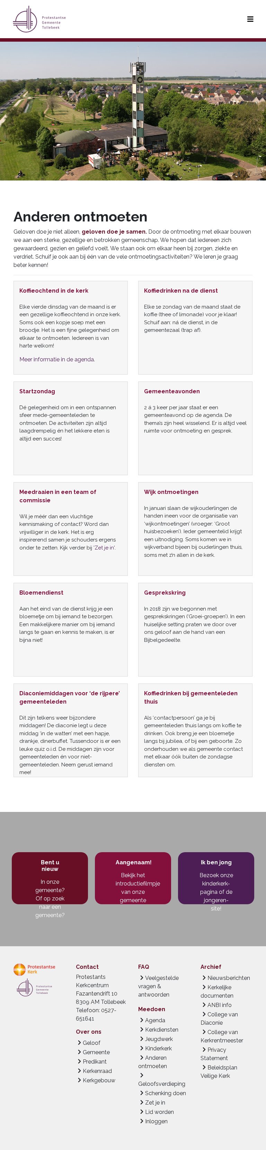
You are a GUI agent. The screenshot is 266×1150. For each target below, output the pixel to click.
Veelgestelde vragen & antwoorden (158, 986)
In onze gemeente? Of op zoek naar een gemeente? (50, 898)
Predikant (95, 1061)
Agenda (155, 1020)
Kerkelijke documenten (217, 991)
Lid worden (159, 1112)
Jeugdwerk (159, 1039)
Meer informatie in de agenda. (57, 359)
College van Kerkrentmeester (222, 1036)
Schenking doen (165, 1093)
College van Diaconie (219, 1018)
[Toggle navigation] (250, 19)
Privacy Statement (214, 1054)
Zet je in (155, 1102)
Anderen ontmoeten (152, 1062)
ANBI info (219, 1005)
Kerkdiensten (161, 1029)
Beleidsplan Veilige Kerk (219, 1071)
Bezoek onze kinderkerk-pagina (216, 883)
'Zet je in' (104, 548)
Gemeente (96, 1052)
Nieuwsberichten (228, 978)
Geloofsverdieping (161, 1084)
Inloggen (156, 1121)
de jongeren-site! (218, 900)
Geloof (91, 1043)
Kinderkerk (158, 1048)
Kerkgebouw (99, 1080)
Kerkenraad (97, 1071)
